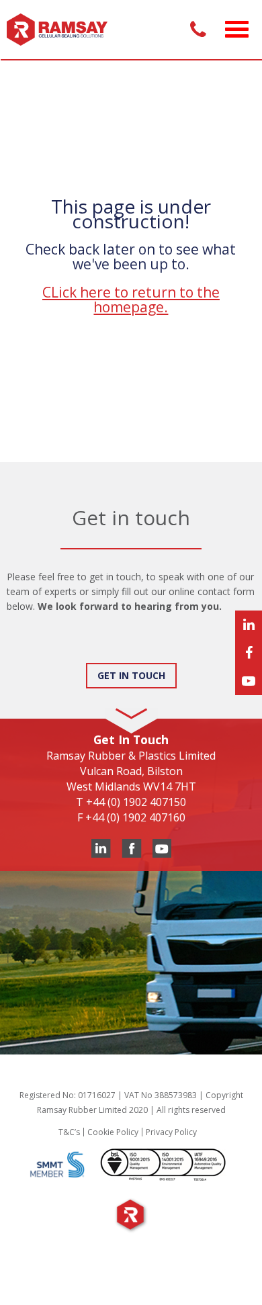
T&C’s (69, 1132)
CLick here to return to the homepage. (131, 299)
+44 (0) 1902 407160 (135, 817)
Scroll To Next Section (131, 703)
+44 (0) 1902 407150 (136, 802)
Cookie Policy (112, 1132)
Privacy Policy (171, 1132)
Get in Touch (131, 675)
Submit (36, 649)
